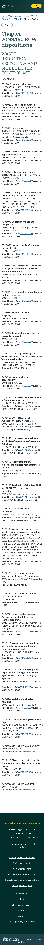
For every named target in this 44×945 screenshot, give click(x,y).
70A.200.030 (26, 139)
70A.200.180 (26, 707)
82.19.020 (25, 426)
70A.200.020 (26, 116)
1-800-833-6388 (32, 838)
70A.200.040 (26, 160)
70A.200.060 (26, 210)
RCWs (32, 16)
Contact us (22, 916)
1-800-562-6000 (22, 833)
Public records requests (22, 904)
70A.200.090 (26, 280)
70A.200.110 (26, 321)
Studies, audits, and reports (22, 857)
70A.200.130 (26, 385)
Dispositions (7, 19)
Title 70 (18, 19)
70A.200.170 (26, 687)
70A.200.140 (26, 561)
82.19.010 (25, 406)
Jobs (22, 899)
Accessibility (22, 893)
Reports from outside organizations (22, 880)
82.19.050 (25, 517)
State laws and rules (18, 16)
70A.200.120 (26, 341)
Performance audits (22, 863)
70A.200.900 (26, 772)
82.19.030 (25, 450)
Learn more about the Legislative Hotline (22, 845)
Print (7, 25)
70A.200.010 (26, 93)
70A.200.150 (26, 631)
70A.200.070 (26, 233)
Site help (22, 910)
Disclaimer (26, 939)
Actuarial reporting (22, 868)
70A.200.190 (26, 734)
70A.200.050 (26, 180)
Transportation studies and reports (22, 874)
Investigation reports (22, 885)
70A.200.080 (26, 254)
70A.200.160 (26, 658)
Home (4, 16)
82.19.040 (25, 497)
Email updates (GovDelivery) (22, 921)
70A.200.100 (26, 300)
